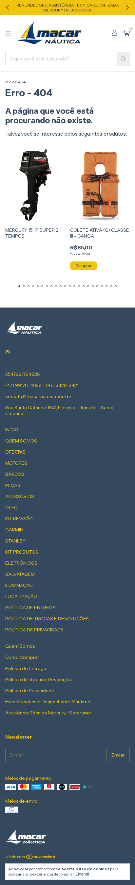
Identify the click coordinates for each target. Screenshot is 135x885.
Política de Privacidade (29, 690)
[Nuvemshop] (30, 858)
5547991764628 (22, 374)
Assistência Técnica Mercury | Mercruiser (48, 713)
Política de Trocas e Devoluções (39, 679)
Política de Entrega (25, 668)
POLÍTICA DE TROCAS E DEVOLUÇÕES (47, 619)
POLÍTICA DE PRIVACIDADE (34, 630)
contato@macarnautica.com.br (38, 396)
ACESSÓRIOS (19, 496)
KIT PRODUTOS (21, 552)
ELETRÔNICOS (21, 563)
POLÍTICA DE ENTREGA (30, 607)
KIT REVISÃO (19, 519)
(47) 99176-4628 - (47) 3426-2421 (42, 385)
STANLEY (15, 541)
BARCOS (14, 474)
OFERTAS (15, 452)
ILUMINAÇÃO (19, 585)
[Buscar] (123, 59)
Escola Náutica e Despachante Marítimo (47, 702)
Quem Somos (20, 646)
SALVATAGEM (20, 574)
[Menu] (8, 33)
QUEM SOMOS (21, 441)
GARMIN (14, 530)
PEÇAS (12, 485)
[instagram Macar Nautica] (7, 353)
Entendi (82, 874)
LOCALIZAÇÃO (21, 596)
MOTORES (16, 463)
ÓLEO (11, 507)
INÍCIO (11, 430)
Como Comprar (22, 657)
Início (9, 81)
